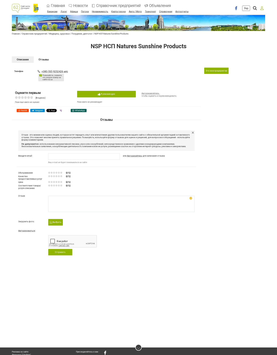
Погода (85, 11)
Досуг (64, 11)
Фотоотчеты (182, 11)
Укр (246, 8)
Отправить (60, 252)
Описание (23, 59)
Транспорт (150, 11)
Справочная (165, 11)
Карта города (118, 11)
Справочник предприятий (118, 6)
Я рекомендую (107, 94)
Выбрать (56, 222)
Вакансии (52, 11)
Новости (80, 6)
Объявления (160, 6)
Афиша (74, 11)
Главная (58, 6)
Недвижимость (100, 11)
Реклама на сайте (20, 352)
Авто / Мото (135, 11)
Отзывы (43, 59)
